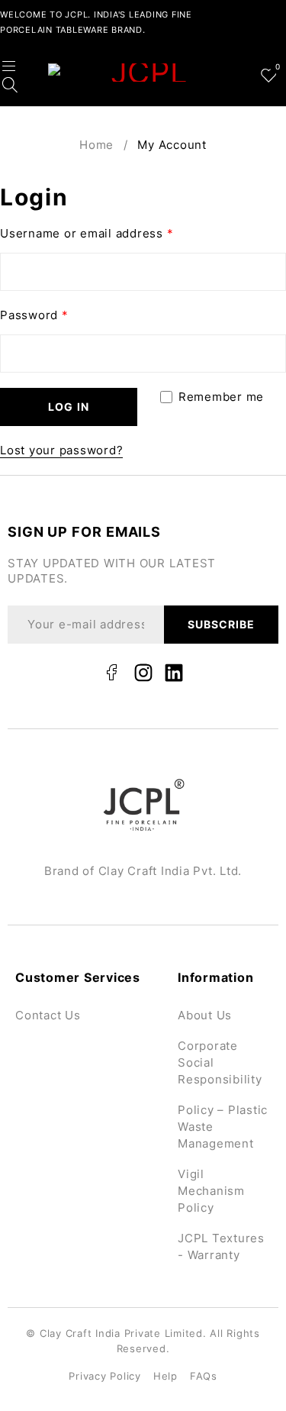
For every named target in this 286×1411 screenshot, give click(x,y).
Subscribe (221, 624)
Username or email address (86, 233)
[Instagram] (143, 673)
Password (34, 315)
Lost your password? (61, 450)
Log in (68, 406)
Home (96, 144)
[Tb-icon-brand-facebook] (112, 673)
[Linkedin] (174, 673)
